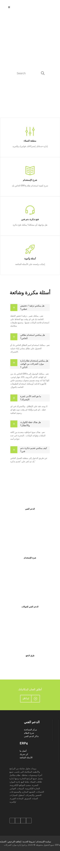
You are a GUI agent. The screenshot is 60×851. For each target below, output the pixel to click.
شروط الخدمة (29, 841)
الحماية (3, 841)
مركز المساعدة (30, 729)
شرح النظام (29, 733)
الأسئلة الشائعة (26, 757)
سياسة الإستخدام (43, 841)
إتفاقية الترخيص (14, 841)
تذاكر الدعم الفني (31, 736)
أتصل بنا (23, 751)
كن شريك (24, 754)
